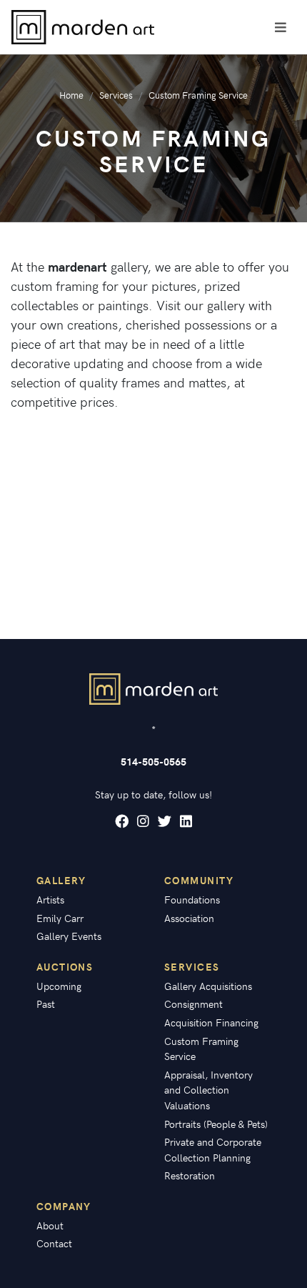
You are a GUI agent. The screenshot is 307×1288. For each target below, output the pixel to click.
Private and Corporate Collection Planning (212, 1149)
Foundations (192, 899)
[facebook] (122, 821)
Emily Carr (60, 918)
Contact (54, 1243)
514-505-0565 (153, 761)
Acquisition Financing (211, 1022)
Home (71, 95)
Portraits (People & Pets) (216, 1123)
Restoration (189, 1175)
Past (45, 1003)
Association (189, 918)
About (50, 1225)
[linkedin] (186, 821)
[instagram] (143, 821)
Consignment (193, 1003)
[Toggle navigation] (281, 27)
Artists (50, 899)
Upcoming (58, 986)
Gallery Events (68, 935)
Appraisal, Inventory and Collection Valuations (208, 1089)
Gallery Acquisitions (208, 986)
